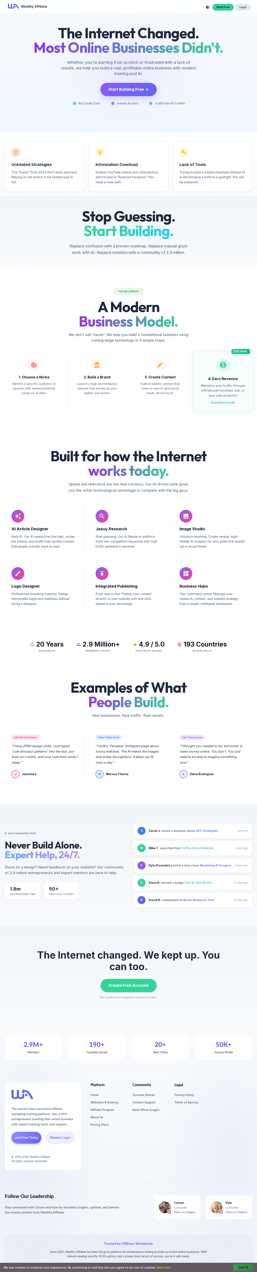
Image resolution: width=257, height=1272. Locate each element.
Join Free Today (26, 1137)
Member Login (60, 1137)
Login (243, 7)
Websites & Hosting (104, 1102)
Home (95, 1095)
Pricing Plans (100, 1124)
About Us (97, 1117)
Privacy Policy (184, 1095)
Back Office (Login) (146, 1109)
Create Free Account (129, 985)
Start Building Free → (128, 89)
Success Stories (144, 1095)
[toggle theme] (207, 7)
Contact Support (144, 1102)
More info (163, 1267)
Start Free (223, 7)
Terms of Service (186, 1102)
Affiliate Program (102, 1109)
